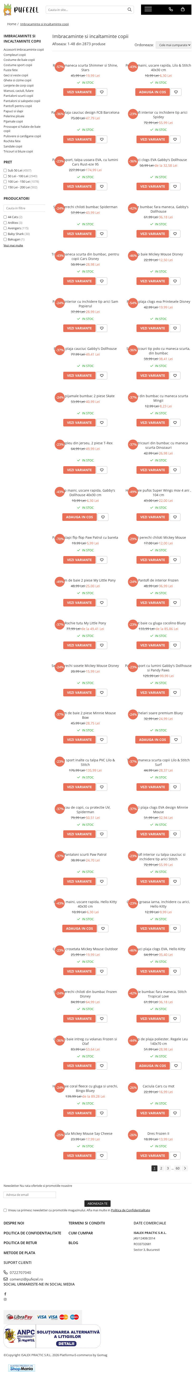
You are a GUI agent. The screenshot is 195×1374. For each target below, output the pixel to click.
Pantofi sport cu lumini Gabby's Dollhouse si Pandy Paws (158, 667)
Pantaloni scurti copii (18, 95)
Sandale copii (13, 146)
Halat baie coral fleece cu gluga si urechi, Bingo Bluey (85, 1088)
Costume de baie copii (19, 60)
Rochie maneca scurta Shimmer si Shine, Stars (85, 67)
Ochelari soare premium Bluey (158, 713)
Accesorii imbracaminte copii (24, 49)
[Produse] (149, 10)
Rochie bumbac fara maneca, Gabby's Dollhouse (158, 209)
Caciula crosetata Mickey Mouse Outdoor (85, 949)
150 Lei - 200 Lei (19, 187)
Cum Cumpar (80, 1233)
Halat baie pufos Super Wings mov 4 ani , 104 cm (158, 492)
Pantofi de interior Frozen (158, 580)
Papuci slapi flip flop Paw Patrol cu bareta (85, 537)
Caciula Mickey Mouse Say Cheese (85, 1133)
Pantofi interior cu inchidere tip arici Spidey (158, 114)
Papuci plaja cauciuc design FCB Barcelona (85, 112)
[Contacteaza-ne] (171, 9)
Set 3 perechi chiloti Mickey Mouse (158, 537)
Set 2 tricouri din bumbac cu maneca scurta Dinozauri (158, 445)
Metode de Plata (19, 1252)
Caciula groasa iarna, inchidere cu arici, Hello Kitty (158, 904)
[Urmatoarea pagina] (185, 1168)
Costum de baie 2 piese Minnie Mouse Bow (85, 715)
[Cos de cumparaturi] (183, 9)
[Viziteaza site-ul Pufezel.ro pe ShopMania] (21, 1368)
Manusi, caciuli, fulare (19, 90)
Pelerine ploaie (14, 116)
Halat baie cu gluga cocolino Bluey (158, 623)
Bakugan (14, 239)
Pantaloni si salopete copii (22, 101)
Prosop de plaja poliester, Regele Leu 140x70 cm (158, 1041)
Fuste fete (11, 70)
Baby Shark (16, 234)
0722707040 (20, 1272)
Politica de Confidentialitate (130, 1210)
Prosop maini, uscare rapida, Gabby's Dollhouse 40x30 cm (85, 492)
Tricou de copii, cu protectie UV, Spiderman (85, 809)
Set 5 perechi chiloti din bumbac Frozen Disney (85, 993)
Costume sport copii (18, 65)
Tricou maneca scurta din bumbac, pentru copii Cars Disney (85, 256)
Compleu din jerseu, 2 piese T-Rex (85, 443)
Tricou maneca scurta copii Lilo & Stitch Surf (158, 762)
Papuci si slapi (13, 111)
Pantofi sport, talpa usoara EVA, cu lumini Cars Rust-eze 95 (85, 161)
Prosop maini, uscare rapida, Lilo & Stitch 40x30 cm (158, 67)
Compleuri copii (15, 55)
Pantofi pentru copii (18, 106)
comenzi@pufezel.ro (26, 1279)
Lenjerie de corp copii (19, 85)
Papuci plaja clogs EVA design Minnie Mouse (158, 809)
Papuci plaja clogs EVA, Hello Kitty (158, 949)
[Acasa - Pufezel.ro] (21, 10)
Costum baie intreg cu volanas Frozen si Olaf (85, 1041)
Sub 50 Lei (15, 170)
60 (178, 1168)
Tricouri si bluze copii (18, 151)
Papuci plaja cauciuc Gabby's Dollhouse (85, 348)
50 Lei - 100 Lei (18, 176)
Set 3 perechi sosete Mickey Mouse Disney (85, 665)
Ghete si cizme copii (17, 80)
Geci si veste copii (16, 75)
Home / (13, 24)
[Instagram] (5, 1299)
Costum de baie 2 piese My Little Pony (85, 580)
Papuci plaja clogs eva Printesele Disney (158, 301)
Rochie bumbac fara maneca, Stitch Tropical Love (158, 993)
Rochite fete (12, 141)
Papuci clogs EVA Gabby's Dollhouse (158, 159)
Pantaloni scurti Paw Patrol (85, 854)
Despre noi (14, 1223)
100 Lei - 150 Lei (19, 181)
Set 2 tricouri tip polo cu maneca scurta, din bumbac (158, 350)
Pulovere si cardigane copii (22, 136)
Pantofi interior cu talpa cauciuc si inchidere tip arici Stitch (158, 856)
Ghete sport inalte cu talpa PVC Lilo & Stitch (85, 762)
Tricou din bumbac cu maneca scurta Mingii (158, 398)
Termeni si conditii (86, 1223)
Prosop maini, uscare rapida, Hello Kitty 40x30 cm (85, 904)
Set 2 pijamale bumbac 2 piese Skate (85, 396)
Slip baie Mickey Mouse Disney (158, 254)
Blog (73, 1242)
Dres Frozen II (158, 1133)
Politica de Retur (20, 1242)
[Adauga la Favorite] (101, 92)
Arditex (13, 222)
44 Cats (13, 217)
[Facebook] (5, 1294)
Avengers (14, 228)
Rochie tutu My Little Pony (85, 623)
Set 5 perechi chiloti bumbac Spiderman (85, 207)
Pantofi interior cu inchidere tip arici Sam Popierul (85, 303)
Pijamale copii (13, 121)
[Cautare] (129, 10)
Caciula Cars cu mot (158, 1086)
